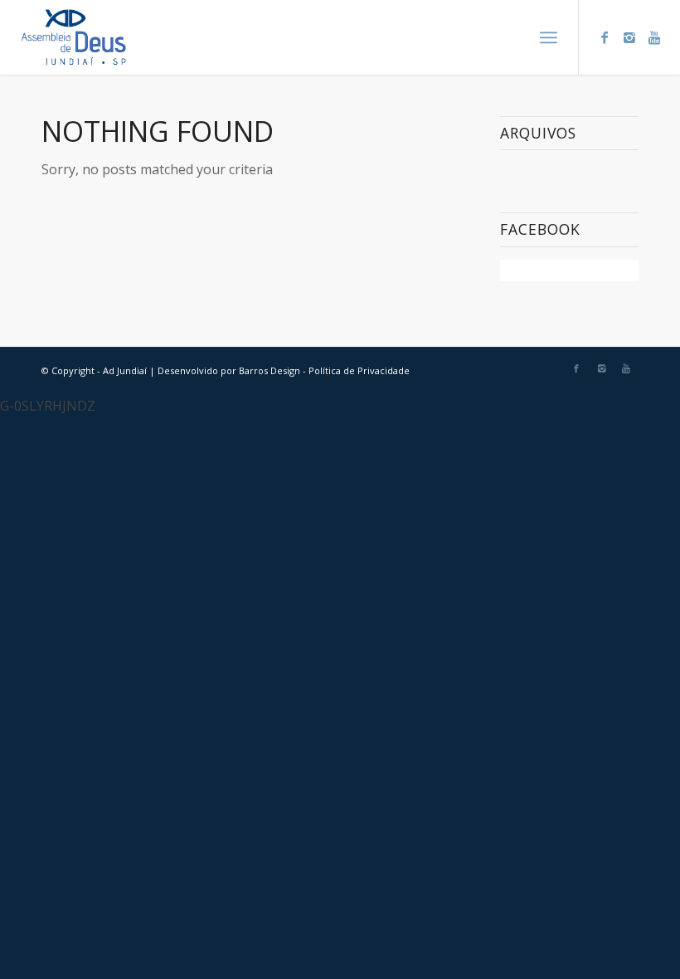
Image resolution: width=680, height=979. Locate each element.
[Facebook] (604, 37)
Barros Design (269, 370)
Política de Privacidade (359, 370)
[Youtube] (654, 37)
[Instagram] (629, 37)
